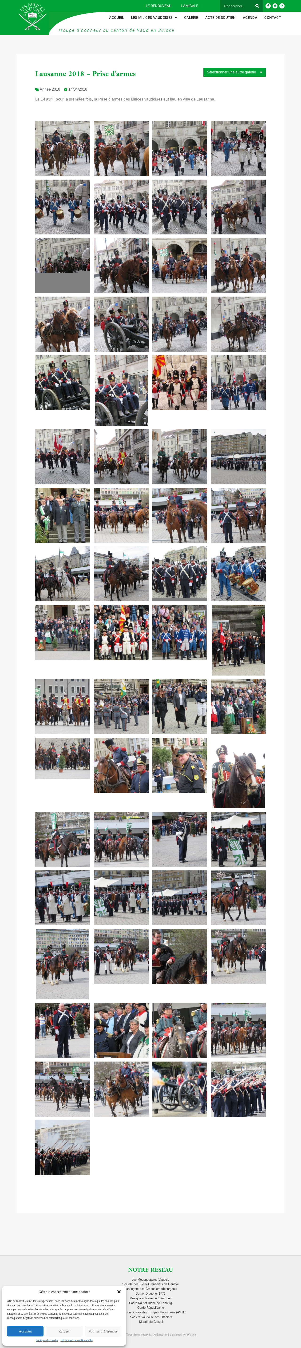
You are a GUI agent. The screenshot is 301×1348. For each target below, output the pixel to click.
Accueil (116, 18)
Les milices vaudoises (151, 18)
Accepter (25, 1331)
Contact (272, 18)
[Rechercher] (257, 6)
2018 (56, 89)
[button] (119, 1291)
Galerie (191, 18)
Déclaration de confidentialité (76, 1340)
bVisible (191, 1334)
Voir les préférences (103, 1331)
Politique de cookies (47, 1340)
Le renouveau (158, 6)
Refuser (64, 1331)
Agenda (250, 18)
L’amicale (189, 6)
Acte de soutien (220, 18)
